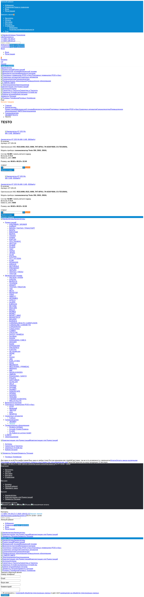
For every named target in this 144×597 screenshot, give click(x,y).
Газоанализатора (103, 109)
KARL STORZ (14, 361)
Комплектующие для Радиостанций (19, 497)
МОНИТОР (13, 293)
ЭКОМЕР (8, 115)
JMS (11, 359)
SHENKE (12, 385)
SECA (11, 384)
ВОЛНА (12, 234)
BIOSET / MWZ (15, 315)
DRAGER (13, 342)
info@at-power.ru (7, 37)
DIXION (12, 338)
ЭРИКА (12, 253)
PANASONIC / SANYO (18, 376)
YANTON (12, 274)
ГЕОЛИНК (13, 283)
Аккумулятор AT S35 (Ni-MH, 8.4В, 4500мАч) (18, 184)
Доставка (8, 22)
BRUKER (13, 319)
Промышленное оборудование (17, 425)
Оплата (8, 20)
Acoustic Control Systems (18, 429)
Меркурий (13, 408)
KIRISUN (12, 264)
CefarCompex (14, 329)
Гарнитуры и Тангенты (14, 446)
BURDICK (13, 321)
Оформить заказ (11, 488)
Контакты (8, 24)
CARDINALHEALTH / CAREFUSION (23, 323)
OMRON (12, 374)
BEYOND (13, 306)
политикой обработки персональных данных (33, 593)
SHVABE (12, 387)
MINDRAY (13, 368)
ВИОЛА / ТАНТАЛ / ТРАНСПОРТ (22, 228)
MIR (10, 370)
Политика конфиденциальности (21, 29)
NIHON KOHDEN (16, 372)
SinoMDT (12, 389)
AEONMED (13, 298)
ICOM (11, 260)
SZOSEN (12, 395)
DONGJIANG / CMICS (17, 340)
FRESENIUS (14, 348)
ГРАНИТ (12, 236)
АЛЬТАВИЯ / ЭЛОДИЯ (18, 224)
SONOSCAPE (14, 391)
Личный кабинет (11, 486)
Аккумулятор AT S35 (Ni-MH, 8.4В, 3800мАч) (18, 139)
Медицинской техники (24, 109)
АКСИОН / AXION (16, 277)
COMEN (12, 330)
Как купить (9, 18)
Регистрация (10, 11)
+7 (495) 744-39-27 (8, 39)
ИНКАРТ (12, 285)
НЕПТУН (12, 243)
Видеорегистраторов (41, 109)
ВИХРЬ (12, 230)
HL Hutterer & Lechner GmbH (20, 433)
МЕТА (11, 291)
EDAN (11, 344)
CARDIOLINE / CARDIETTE (20, 325)
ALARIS (12, 302)
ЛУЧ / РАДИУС (15, 241)
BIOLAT (12, 310)
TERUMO (13, 397)
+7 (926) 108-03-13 (8, 41)
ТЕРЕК (12, 251)
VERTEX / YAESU (16, 272)
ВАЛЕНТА (13, 281)
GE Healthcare (14, 351)
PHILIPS (12, 378)
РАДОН (12, 247)
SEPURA (12, 270)
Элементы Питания (12, 499)
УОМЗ (11, 294)
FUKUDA (12, 349)
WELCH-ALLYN (15, 401)
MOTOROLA (14, 266)
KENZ (11, 363)
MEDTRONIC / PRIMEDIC (19, 367)
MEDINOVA (13, 365)
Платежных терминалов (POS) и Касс (64, 109)
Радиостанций (10, 109)
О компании (9, 26)
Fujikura (12, 418)
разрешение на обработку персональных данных (79, 593)
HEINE (12, 353)
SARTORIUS (14, 380)
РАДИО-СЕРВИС (16, 427)
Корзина (8, 484)
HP (10, 355)
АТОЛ (11, 406)
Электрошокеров (29, 111)
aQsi (11, 412)
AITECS (12, 300)
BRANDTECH (14, 317)
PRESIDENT (14, 268)
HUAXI (12, 357)
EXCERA (12, 257)
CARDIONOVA (15, 327)
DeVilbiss (13, 336)
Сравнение (13, 47)
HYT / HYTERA (15, 258)
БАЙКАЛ (12, 226)
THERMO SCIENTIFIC (18, 399)
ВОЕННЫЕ (13, 232)
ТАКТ (11, 249)
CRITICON (13, 332)
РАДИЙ (12, 245)
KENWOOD (13, 262)
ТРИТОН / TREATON (17, 287)
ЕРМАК (12, 238)
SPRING (12, 393)
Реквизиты (13, 28)
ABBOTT (12, 296)
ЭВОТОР (12, 410)
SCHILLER (13, 382)
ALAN (11, 255)
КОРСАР (12, 239)
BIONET (12, 313)
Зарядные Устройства (13, 448)
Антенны (8, 444)
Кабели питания (11, 450)
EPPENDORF (14, 346)
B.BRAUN (13, 304)
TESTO (15, 115)
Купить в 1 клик (7, 170)
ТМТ (11, 289)
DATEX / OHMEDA (16, 334)
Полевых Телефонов (13, 457)
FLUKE (12, 431)
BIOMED (12, 312)
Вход (7, 9)
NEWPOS (13, 414)
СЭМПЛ (19, 111)
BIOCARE (13, 308)
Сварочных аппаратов (88, 109)
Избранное (13, 45)
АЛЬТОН (12, 279)
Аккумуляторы (10, 107)
